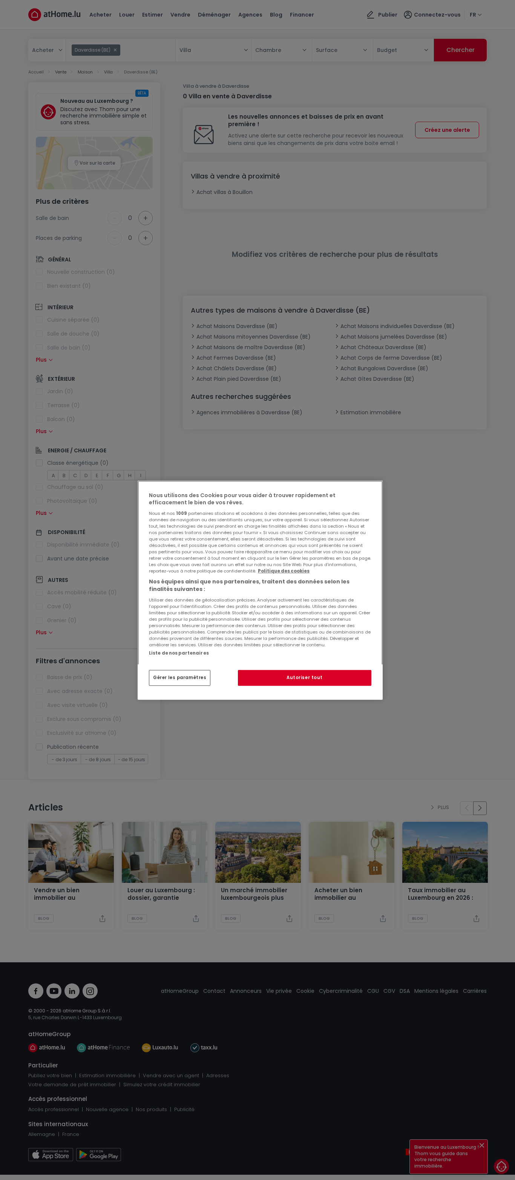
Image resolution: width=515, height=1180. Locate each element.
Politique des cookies (284, 571)
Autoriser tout (305, 678)
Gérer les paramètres (179, 678)
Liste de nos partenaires (179, 653)
